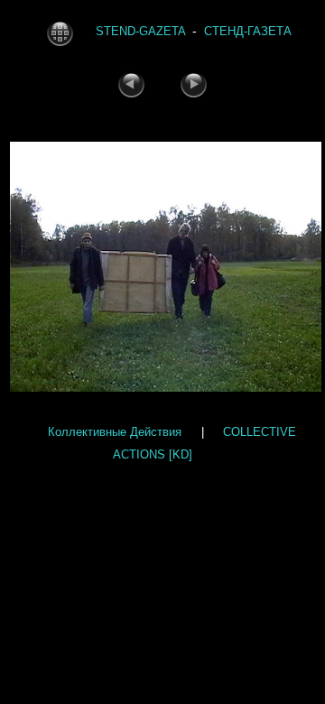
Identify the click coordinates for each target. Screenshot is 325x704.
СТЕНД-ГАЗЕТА (248, 32)
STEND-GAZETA (141, 32)
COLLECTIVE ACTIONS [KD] (204, 442)
